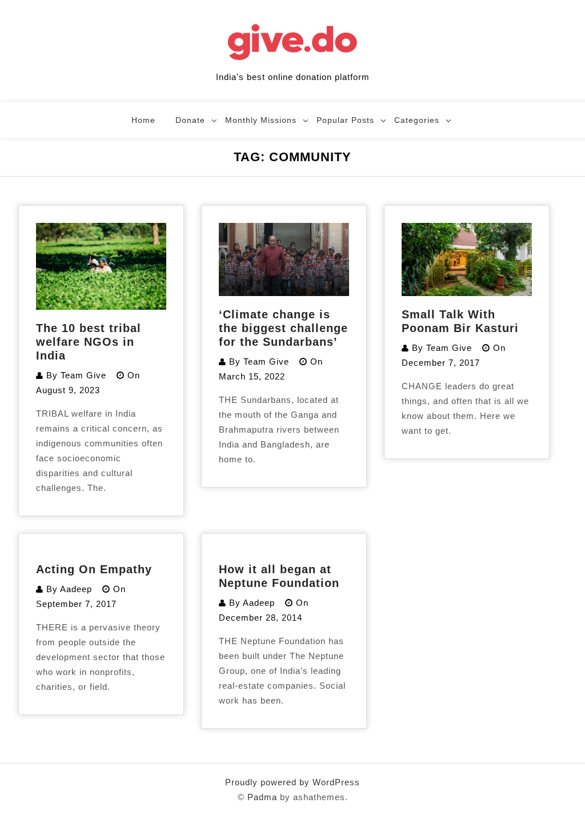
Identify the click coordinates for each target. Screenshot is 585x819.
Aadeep (76, 589)
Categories (416, 120)
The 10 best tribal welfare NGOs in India (88, 342)
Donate (190, 120)
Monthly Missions (260, 120)
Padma (262, 797)
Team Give (83, 375)
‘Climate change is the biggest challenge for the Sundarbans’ (283, 328)
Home (143, 120)
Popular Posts (345, 120)
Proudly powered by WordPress (292, 782)
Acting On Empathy (94, 569)
